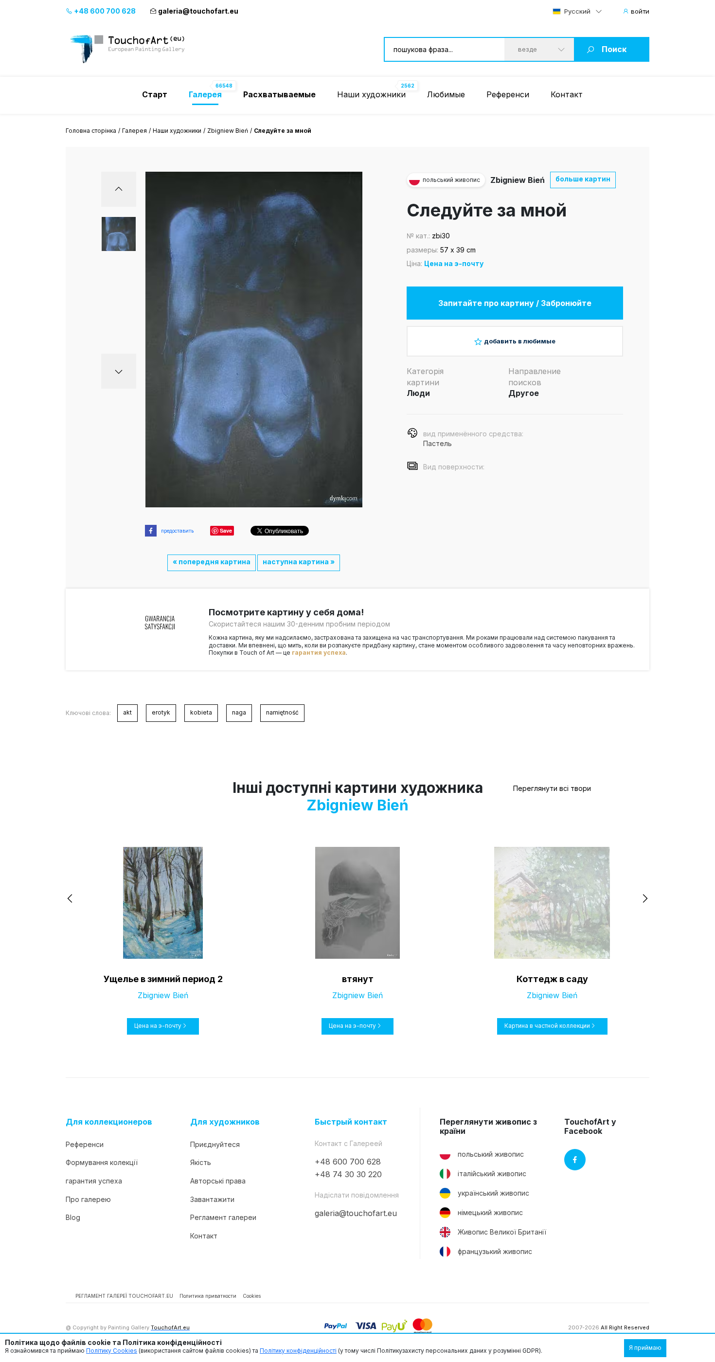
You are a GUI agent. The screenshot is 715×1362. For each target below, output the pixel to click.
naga (239, 712)
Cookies (252, 1296)
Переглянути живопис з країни (488, 1126)
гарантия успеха (319, 652)
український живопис (493, 1193)
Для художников (225, 1122)
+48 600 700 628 (104, 11)
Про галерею (88, 1199)
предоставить (177, 531)
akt (127, 712)
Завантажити (212, 1199)
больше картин (582, 179)
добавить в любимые (519, 341)
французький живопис (495, 1251)
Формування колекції (102, 1162)
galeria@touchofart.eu (198, 11)
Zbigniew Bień (227, 130)
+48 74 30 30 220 (348, 1174)
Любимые (446, 94)
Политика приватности (207, 1296)
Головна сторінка (91, 130)
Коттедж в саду (552, 979)
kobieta (201, 712)
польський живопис (491, 1154)
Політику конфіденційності (298, 1350)
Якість (200, 1162)
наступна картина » (299, 561)
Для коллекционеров (109, 1122)
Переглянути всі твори (552, 788)
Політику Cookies (111, 1350)
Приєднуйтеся (215, 1144)
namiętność (282, 712)
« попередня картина (211, 561)
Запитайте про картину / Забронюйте (514, 303)
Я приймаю (645, 1347)
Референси (507, 94)
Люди (418, 393)
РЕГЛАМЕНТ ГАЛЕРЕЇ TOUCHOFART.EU (124, 1296)
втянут (358, 979)
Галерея (134, 130)
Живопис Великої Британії (502, 1232)
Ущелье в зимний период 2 (163, 979)
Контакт (567, 94)
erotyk (161, 712)
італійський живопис (492, 1173)
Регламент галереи (223, 1217)
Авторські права (218, 1181)
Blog (73, 1217)
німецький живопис (490, 1212)
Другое (523, 393)
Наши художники (371, 94)
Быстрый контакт (351, 1122)
